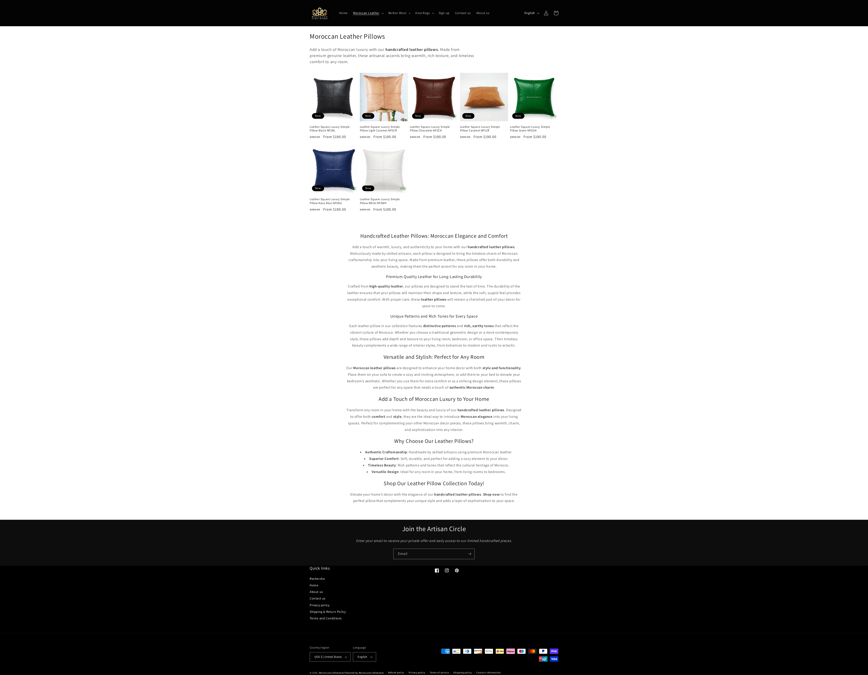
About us (316, 592)
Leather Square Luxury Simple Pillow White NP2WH (380, 201)
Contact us (318, 598)
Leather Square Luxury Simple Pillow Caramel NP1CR (480, 129)
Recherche (317, 579)
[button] (368, 13)
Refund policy (396, 672)
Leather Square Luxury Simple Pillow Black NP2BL (330, 129)
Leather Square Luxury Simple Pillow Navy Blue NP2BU (330, 201)
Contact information (488, 672)
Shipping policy (462, 672)
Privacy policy (319, 605)
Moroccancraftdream (331, 672)
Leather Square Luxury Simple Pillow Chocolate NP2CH (430, 129)
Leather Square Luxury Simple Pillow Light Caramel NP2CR (380, 129)
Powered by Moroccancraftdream (364, 672)
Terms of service (439, 672)
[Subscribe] (469, 554)
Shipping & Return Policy (328, 612)
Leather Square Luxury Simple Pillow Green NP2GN (530, 129)
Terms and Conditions (326, 618)
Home (314, 585)
